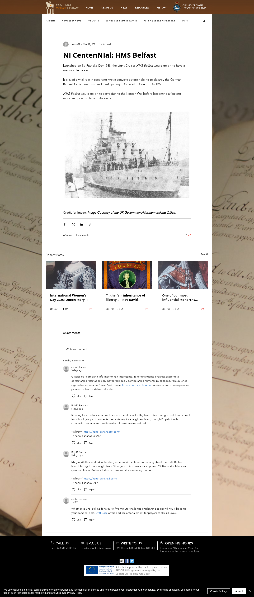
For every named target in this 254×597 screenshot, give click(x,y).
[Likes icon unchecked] (73, 396)
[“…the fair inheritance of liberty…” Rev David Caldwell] (127, 275)
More (185, 20)
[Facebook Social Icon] (127, 561)
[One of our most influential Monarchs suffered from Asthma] (183, 275)
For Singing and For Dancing (159, 20)
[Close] (250, 591)
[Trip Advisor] (122, 561)
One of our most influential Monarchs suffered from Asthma (179, 297)
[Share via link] (90, 224)
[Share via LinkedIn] (81, 224)
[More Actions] (189, 369)
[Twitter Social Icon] (132, 561)
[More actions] (189, 44)
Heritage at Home (71, 20)
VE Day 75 (93, 20)
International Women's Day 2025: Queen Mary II (69, 297)
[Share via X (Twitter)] (73, 224)
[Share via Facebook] (64, 224)
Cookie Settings (218, 591)
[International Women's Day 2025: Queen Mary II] (71, 275)
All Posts (50, 20)
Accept (239, 591)
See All (204, 254)
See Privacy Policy (72, 592)
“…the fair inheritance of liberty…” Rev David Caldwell (125, 297)
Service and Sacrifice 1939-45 (121, 20)
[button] (142, 7)
